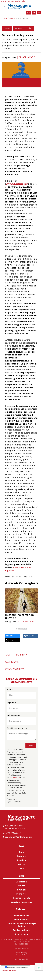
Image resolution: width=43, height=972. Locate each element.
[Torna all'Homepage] (19, 6)
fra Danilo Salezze (27, 622)
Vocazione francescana (21, 902)
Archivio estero (21, 934)
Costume (12, 18)
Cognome (11, 702)
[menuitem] (21, 856)
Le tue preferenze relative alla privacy (18, 967)
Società (7, 28)
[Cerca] (34, 12)
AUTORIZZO (13, 799)
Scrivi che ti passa (23, 18)
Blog (21, 875)
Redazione (21, 860)
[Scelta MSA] (4, 6)
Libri (29, 28)
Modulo (24, 955)
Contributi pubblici (21, 959)
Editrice (21, 864)
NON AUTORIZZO (15, 802)
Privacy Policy (24, 948)
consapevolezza (14, 669)
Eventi (21, 868)
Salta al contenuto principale (12, 1)
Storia (21, 852)
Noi (21, 846)
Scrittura (21, 654)
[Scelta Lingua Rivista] (39, 12)
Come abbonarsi (21, 919)
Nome (9, 689)
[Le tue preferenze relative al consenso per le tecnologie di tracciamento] (39, 968)
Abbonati (22, 909)
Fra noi (21, 885)
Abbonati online (21, 915)
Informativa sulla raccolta (9, 970)
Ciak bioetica (21, 881)
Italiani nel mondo (21, 898)
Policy (18, 955)
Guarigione (12, 661)
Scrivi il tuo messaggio (17, 728)
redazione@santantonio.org (18, 836)
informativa (15, 777)
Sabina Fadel (28, 57)
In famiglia (21, 889)
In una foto (21, 894)
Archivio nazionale (21, 930)
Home (5, 18)
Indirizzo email (14, 715)
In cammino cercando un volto (19, 616)
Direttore (21, 856)
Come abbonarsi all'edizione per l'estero (21, 924)
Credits (16, 948)
